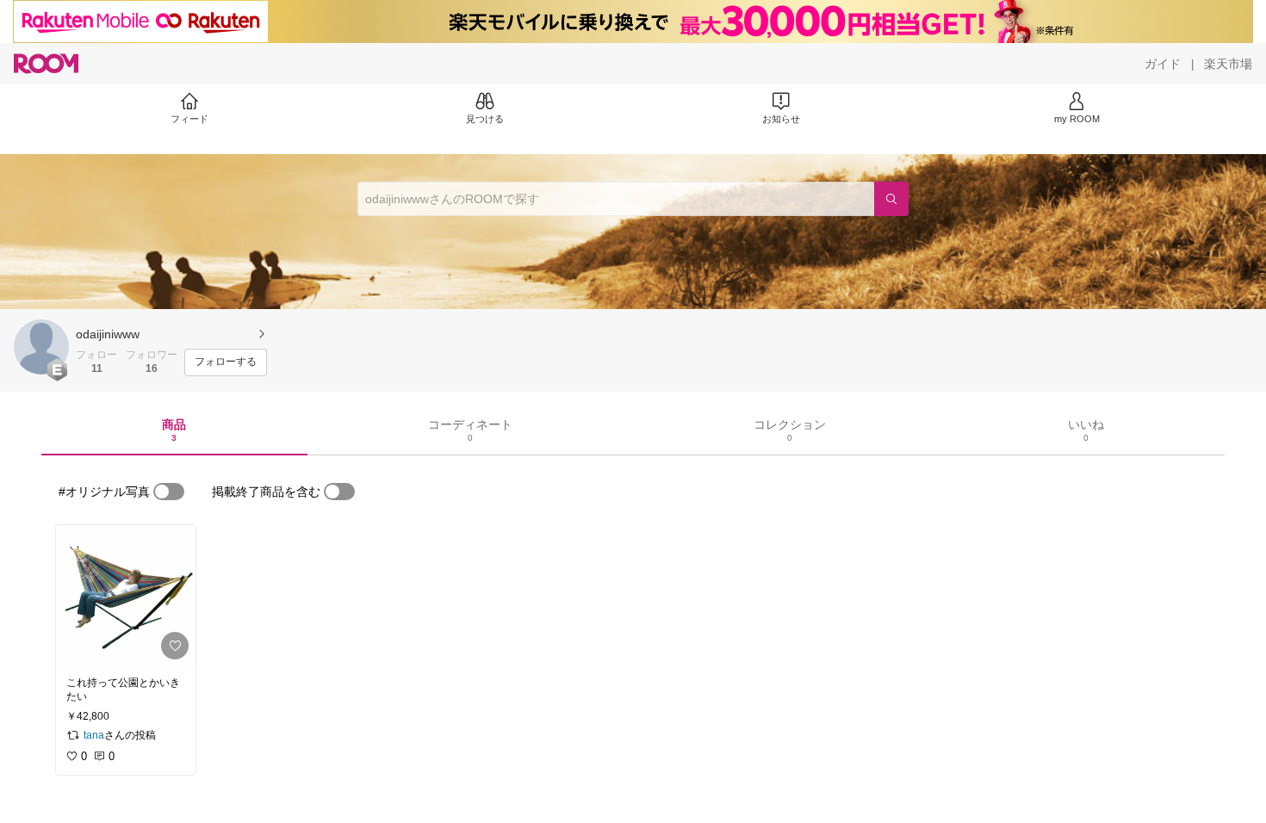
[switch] (168, 491)
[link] (125, 595)
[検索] (891, 199)
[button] (41, 346)
